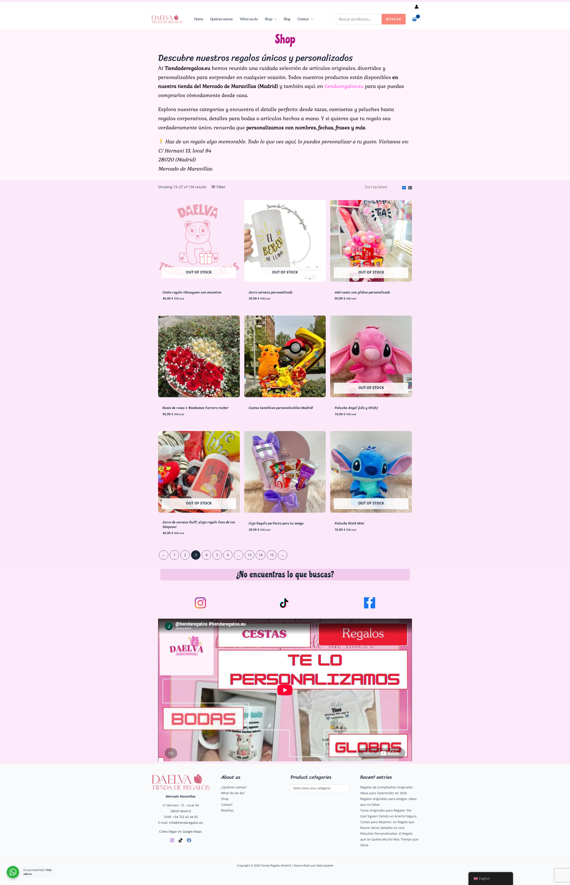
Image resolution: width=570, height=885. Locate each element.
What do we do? (233, 793)
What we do (249, 19)
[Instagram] (172, 840)
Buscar (393, 19)
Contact (303, 19)
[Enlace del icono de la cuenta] (417, 7)
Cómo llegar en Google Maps (180, 831)
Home (198, 19)
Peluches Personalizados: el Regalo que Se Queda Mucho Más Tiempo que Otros (389, 839)
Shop (268, 19)
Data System (325, 865)
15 (272, 555)
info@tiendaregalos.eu (186, 822)
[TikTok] (180, 840)
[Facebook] (189, 840)
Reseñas (227, 810)
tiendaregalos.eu (344, 86)
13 (249, 555)
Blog (287, 19)
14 (261, 555)
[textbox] (317, 788)
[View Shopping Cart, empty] (414, 19)
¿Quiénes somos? (234, 787)
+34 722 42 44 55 (185, 817)
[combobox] (320, 788)
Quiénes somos (221, 19)
